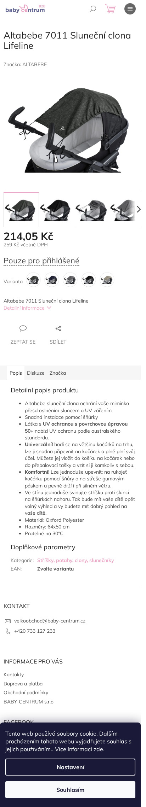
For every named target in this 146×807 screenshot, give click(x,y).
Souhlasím (70, 789)
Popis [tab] (16, 373)
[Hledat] (93, 9)
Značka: (25, 64)
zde (98, 749)
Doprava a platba (23, 683)
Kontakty (14, 674)
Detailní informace (24, 308)
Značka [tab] (58, 373)
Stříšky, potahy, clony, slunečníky (75, 560)
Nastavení (70, 767)
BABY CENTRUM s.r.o (29, 701)
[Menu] (130, 9)
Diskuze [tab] (36, 373)
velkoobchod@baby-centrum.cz (49, 621)
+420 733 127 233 (34, 631)
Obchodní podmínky (26, 692)
